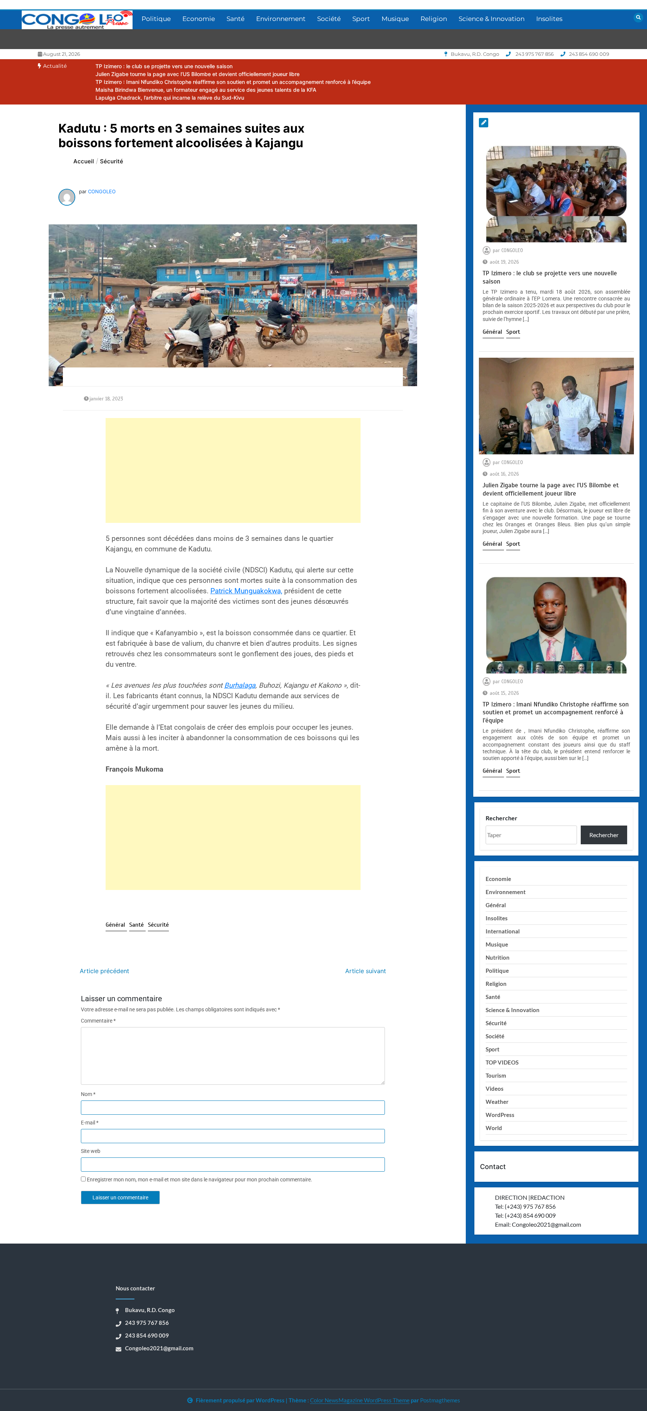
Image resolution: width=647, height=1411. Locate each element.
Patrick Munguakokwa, (246, 591)
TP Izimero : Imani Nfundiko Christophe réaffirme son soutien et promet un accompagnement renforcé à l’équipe (233, 82)
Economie (198, 18)
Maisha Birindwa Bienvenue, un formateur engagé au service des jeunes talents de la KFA (205, 90)
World (494, 1127)
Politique (156, 18)
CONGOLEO (102, 191)
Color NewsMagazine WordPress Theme (360, 1400)
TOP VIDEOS (502, 1062)
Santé (235, 18)
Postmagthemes (440, 1400)
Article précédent (104, 971)
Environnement (281, 18)
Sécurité (158, 925)
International (503, 931)
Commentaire (98, 1021)
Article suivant (365, 971)
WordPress (500, 1114)
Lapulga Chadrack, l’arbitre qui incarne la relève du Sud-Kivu (169, 97)
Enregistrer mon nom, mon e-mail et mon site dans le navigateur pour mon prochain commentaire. (199, 1180)
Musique (395, 18)
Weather (497, 1101)
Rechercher (501, 817)
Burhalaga (239, 685)
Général (116, 925)
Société (329, 18)
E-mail (89, 1123)
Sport (361, 18)
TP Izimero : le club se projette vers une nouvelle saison (164, 66)
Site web (90, 1151)
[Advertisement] (233, 470)
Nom (88, 1094)
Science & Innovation (492, 18)
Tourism (496, 1075)
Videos (495, 1088)
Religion (433, 18)
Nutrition (498, 957)
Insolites (549, 18)
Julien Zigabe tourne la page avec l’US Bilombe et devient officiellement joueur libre (197, 74)
